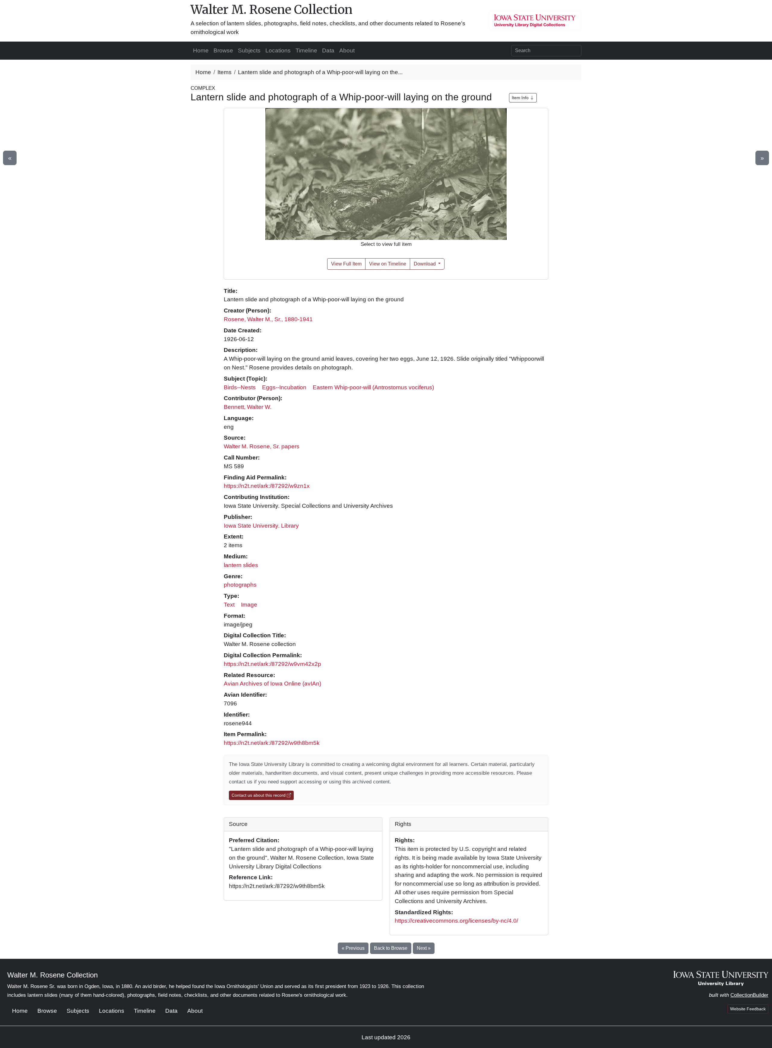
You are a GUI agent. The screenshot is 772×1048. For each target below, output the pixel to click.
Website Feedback (748, 1008)
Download (425, 263)
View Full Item (346, 263)
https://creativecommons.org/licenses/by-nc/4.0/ (456, 921)
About (347, 50)
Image (249, 604)
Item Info (521, 97)
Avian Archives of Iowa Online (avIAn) (272, 683)
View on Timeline (387, 263)
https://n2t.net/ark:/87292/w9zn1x (267, 486)
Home (201, 50)
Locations (278, 50)
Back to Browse (390, 948)
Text (229, 604)
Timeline (306, 50)
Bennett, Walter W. (247, 407)
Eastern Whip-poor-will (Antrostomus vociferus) (373, 387)
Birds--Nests (240, 387)
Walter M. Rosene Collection (272, 9)
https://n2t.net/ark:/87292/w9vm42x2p (272, 664)
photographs (240, 585)
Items (224, 72)
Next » (424, 948)
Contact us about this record (259, 795)
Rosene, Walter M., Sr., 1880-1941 (268, 319)
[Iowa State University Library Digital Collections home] (720, 978)
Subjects (249, 50)
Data (328, 50)
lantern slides (241, 565)
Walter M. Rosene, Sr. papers (261, 446)
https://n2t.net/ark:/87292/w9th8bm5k (272, 743)
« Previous (353, 948)
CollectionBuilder (749, 995)
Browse (223, 50)
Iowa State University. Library (261, 525)
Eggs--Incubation (284, 387)
